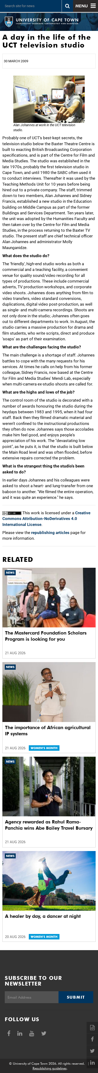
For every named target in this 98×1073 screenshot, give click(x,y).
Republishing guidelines (50, 1068)
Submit (76, 997)
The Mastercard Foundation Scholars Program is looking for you (46, 636)
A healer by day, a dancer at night (43, 916)
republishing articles (50, 532)
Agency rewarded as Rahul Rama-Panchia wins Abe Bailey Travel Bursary (49, 825)
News (10, 572)
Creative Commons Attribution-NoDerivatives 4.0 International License (46, 518)
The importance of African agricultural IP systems (48, 730)
